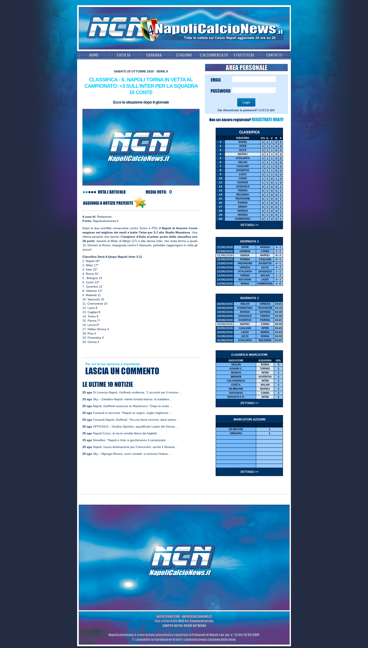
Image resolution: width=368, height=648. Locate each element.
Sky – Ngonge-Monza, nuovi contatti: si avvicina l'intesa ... (132, 453)
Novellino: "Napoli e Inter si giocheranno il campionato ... (131, 440)
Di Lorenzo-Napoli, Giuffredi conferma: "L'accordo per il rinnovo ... (137, 392)
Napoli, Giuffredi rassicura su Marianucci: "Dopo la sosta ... (132, 406)
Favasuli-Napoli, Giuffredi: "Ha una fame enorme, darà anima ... (136, 419)
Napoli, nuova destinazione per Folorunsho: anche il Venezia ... (135, 447)
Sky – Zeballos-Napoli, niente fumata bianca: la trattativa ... (132, 399)
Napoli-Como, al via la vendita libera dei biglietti (125, 433)
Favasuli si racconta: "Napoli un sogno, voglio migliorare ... (132, 413)
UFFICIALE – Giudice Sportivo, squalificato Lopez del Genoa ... (135, 426)
